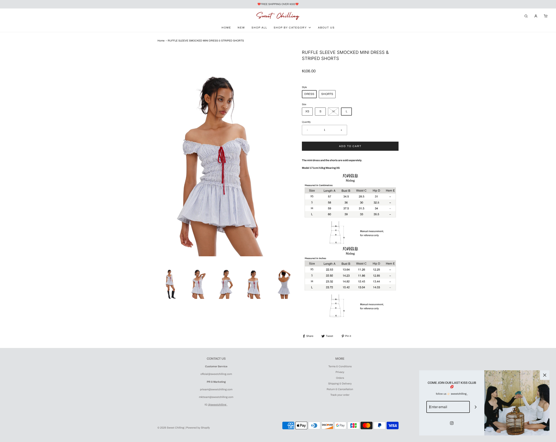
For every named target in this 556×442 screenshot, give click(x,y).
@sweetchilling (217, 404)
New (241, 27)
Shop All (259, 27)
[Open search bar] (526, 16)
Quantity (306, 122)
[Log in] (535, 16)
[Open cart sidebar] (545, 16)
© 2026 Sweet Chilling (170, 427)
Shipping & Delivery (340, 383)
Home (226, 27)
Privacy (340, 372)
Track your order (339, 394)
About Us (326, 27)
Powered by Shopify (198, 427)
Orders (340, 377)
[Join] (476, 407)
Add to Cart (350, 146)
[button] (169, 282)
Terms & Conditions (340, 366)
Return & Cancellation (340, 389)
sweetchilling (459, 393)
